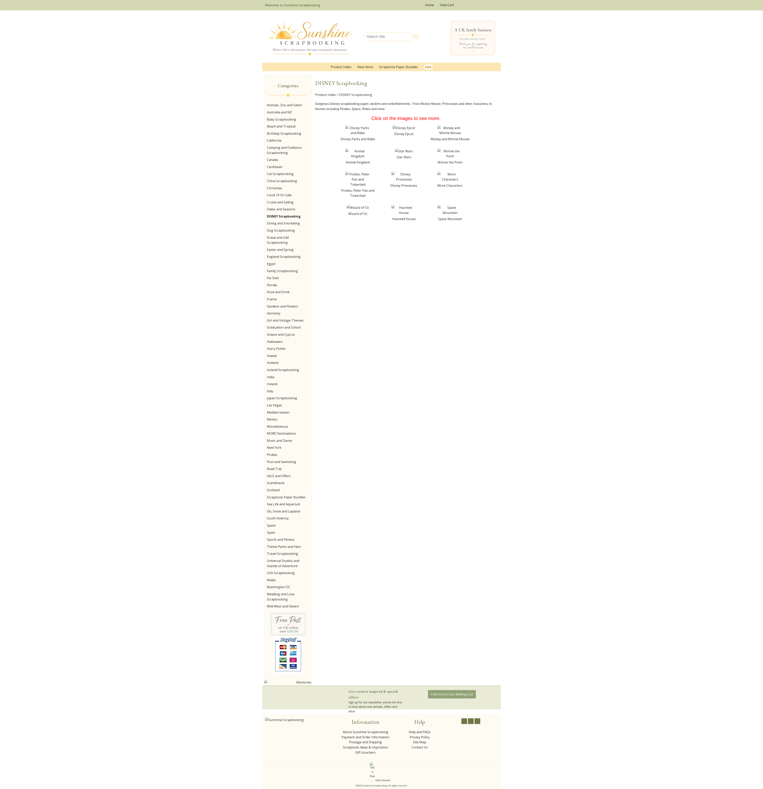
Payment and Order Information (365, 737)
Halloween (275, 341)
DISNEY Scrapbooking (284, 216)
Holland (272, 363)
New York (274, 447)
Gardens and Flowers (282, 306)
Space (271, 525)
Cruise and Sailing (280, 202)
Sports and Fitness (280, 539)
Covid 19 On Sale (279, 195)
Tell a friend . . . (384, 780)
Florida (272, 285)
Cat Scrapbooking (280, 174)
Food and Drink (278, 292)
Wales (271, 580)
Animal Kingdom (358, 162)
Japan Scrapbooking (282, 398)
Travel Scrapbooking (282, 553)
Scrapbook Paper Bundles (398, 67)
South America (278, 518)
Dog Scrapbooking (281, 230)
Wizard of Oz (357, 214)
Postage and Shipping (365, 742)
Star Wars (404, 157)
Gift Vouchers (365, 752)
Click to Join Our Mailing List (452, 694)
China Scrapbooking (282, 181)
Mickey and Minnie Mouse (450, 139)
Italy (270, 391)
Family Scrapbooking (282, 271)
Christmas (274, 188)
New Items (365, 67)
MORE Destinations (281, 433)
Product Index (341, 67)
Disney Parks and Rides (358, 139)
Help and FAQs (419, 732)
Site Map (419, 742)
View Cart (447, 5)
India (270, 377)
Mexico (272, 419)
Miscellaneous (277, 426)
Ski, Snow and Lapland (283, 511)
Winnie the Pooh (450, 162)
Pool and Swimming (281, 462)
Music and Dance (279, 440)
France (272, 299)
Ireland (272, 384)
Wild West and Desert (283, 606)
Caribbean (274, 167)
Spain (271, 532)
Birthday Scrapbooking (284, 133)
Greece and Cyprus (281, 334)
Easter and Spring (280, 250)
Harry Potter (276, 348)
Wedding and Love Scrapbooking (280, 596)
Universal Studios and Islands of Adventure (283, 563)
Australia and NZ (279, 112)
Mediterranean (278, 412)
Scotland (273, 490)
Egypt (271, 264)
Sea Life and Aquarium (283, 504)
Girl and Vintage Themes (285, 320)
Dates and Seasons (281, 209)
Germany (273, 313)
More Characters (450, 185)
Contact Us (420, 747)
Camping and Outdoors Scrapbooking (284, 150)
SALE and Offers (279, 476)
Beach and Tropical (281, 126)
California (274, 140)
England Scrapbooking (284, 256)
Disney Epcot (403, 134)
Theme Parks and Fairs (284, 546)
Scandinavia (275, 483)
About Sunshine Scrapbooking (365, 732)
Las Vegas (274, 405)
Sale (428, 67)
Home (429, 5)
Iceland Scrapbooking (283, 370)
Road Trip (274, 469)
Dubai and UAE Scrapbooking (278, 240)
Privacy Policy (420, 737)
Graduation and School (284, 327)
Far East (273, 278)
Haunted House (404, 219)
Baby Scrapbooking (281, 119)
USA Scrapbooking (281, 573)
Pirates (272, 455)
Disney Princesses (403, 185)
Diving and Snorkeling (283, 223)
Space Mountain (450, 219)
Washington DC (278, 587)
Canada (272, 160)
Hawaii (272, 356)
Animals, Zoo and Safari (284, 105)
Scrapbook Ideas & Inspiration (365, 747)
